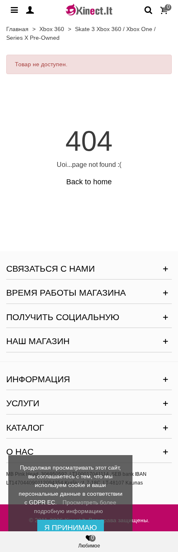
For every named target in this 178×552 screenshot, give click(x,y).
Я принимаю (70, 527)
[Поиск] (148, 9)
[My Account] (30, 9)
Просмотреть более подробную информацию (75, 506)
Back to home (89, 182)
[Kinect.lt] (89, 9)
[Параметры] (14, 9)
